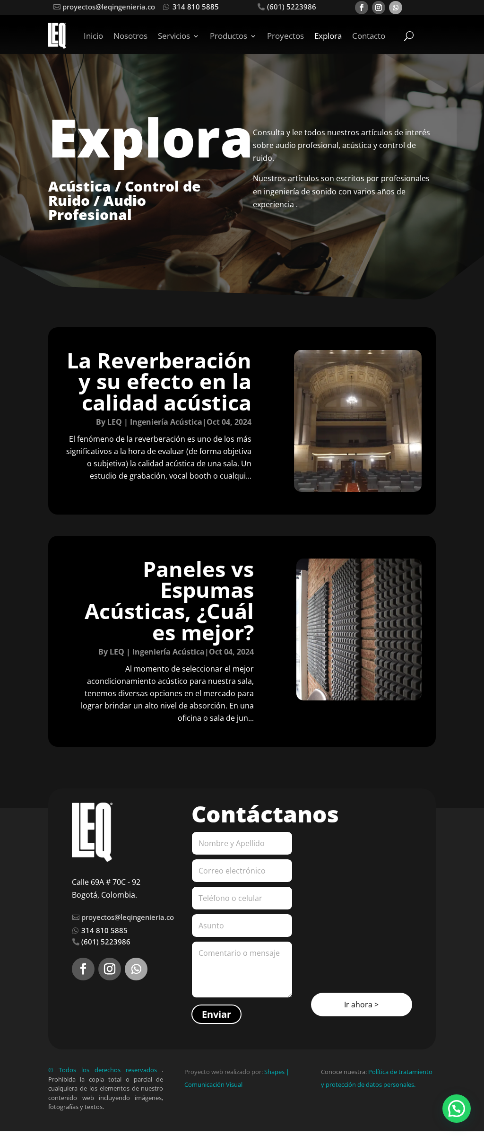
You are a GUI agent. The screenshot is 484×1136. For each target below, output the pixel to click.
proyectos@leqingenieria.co (108, 6)
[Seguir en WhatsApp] (395, 7)
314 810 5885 (196, 6)
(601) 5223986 (291, 6)
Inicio (93, 35)
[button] (456, 1108)
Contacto (368, 35)
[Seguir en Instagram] (378, 7)
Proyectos (285, 35)
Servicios (174, 35)
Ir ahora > (361, 1004)
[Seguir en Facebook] (361, 7)
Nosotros (130, 35)
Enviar (216, 1014)
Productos (228, 35)
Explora (328, 35)
